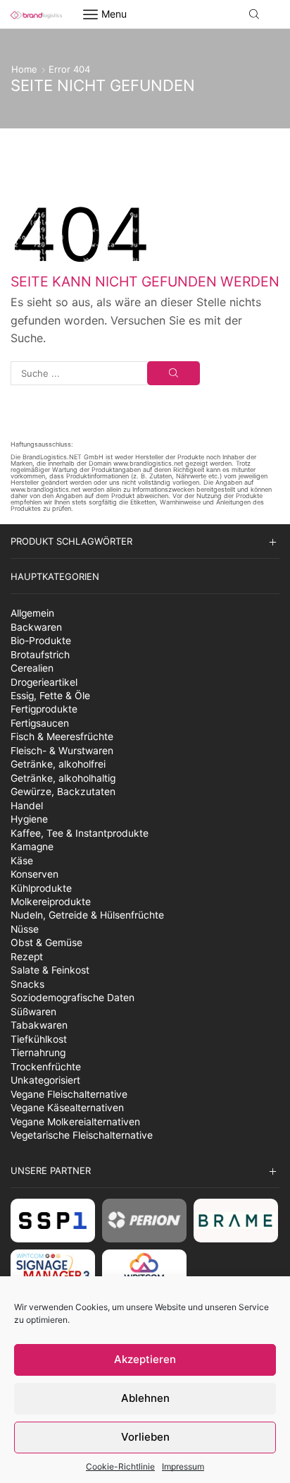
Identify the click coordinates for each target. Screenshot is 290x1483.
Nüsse (25, 929)
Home (24, 69)
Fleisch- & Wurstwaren (62, 750)
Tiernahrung (38, 1052)
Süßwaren (33, 1011)
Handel (27, 805)
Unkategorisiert (45, 1080)
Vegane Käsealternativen (67, 1107)
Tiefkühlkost (39, 1039)
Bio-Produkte (41, 640)
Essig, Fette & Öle (50, 695)
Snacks (27, 984)
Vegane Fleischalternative (69, 1094)
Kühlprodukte (41, 888)
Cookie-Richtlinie (120, 1466)
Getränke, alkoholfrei (58, 764)
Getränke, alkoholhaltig (63, 778)
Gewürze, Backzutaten (63, 791)
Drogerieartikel (44, 682)
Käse (22, 860)
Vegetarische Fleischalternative (82, 1135)
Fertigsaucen (40, 723)
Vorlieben (145, 1436)
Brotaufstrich (40, 654)
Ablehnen (145, 1398)
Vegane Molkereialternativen (75, 1121)
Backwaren (36, 627)
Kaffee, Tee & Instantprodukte (80, 833)
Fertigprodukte (44, 709)
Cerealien (32, 668)
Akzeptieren (145, 1359)
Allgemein (32, 613)
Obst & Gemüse (46, 942)
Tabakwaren (39, 1025)
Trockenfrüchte (46, 1066)
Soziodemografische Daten (72, 997)
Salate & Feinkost (50, 970)
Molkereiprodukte (51, 901)
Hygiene (29, 819)
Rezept (27, 956)
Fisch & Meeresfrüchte (62, 736)
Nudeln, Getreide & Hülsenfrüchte (87, 915)
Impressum (183, 1466)
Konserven (34, 874)
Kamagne (32, 846)
